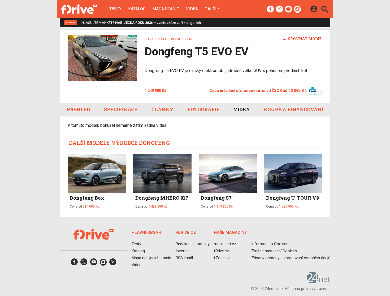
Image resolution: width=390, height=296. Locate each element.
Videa (192, 9)
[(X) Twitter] (279, 9)
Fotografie (203, 109)
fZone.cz (222, 257)
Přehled (78, 109)
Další (210, 8)
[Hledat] (324, 10)
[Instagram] (297, 9)
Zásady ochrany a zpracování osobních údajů (290, 257)
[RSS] (112, 263)
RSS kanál (184, 257)
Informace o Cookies (269, 244)
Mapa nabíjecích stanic (151, 257)
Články (162, 109)
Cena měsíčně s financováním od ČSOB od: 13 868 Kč (258, 90)
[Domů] (79, 9)
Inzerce (182, 251)
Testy (115, 9)
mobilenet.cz (225, 244)
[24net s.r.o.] (318, 281)
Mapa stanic (165, 9)
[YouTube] (288, 9)
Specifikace (120, 109)
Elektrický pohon (159, 39)
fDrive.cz (221, 251)
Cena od (84, 206)
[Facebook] (270, 9)
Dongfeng (185, 39)
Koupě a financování (293, 109)
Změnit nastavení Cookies (274, 251)
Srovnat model (304, 38)
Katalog (137, 9)
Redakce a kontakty (193, 244)
